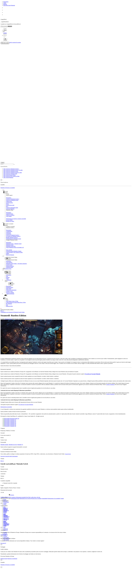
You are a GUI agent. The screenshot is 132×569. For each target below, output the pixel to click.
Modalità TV (20, 444)
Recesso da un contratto (36, 498)
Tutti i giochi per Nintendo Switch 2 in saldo (13, 170)
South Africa (6, 517)
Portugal (5, 519)
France (4, 504)
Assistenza (13, 497)
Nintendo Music (9, 267)
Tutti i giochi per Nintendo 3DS (10, 173)
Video (7, 278)
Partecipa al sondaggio (12, 558)
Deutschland (6, 502)
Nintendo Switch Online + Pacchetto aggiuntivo (16, 263)
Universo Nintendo (10, 208)
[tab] (66, 495)
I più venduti (9, 216)
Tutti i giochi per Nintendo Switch (10, 171)
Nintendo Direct (9, 287)
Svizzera (5, 536)
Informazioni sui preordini (6, 406)
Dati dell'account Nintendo (9, 5)
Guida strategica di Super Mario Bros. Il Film (16, 302)
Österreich (5, 516)
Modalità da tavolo (13, 444)
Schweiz (5, 533)
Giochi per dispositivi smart (12, 207)
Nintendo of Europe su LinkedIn (8, 187)
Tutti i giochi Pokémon (8, 177)
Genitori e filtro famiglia (6, 497)
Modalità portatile (4, 444)
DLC (7, 206)
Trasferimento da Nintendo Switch (13, 238)
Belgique (5, 509)
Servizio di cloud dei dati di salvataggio (9, 456)
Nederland (5, 528)
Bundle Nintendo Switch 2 (12, 237)
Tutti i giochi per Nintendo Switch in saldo (12, 172)
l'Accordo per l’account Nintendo (92, 374)
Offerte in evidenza (10, 215)
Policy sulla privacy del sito (34, 497)
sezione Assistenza (110, 384)
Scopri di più (68, 454)
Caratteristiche (9, 231)
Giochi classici (9, 264)
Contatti (62, 498)
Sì (5, 543)
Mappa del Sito (9, 306)
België (4, 499)
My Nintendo (9, 303)
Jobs (7, 304)
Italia (4, 506)
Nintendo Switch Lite (10, 246)
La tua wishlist (9, 220)
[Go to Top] (66, 308)
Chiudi (2, 534)
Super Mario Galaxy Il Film (12, 301)
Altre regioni (6, 539)
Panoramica (5, 1)
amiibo (7, 253)
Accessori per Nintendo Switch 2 (13, 236)
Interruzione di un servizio (25, 498)
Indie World (8, 288)
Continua (6, 534)
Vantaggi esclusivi (10, 266)
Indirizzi (5, 4)
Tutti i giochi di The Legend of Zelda (11, 176)
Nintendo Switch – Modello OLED (13, 243)
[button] (67, 191)
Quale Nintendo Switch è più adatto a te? (15, 247)
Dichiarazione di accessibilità (53, 498)
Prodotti (7, 277)
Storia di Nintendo (10, 254)
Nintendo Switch (9, 245)
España (4, 503)
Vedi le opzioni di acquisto (15, 42)
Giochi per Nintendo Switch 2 (12, 199)
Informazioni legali (15, 498)
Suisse (4, 521)
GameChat (8, 232)
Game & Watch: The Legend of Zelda (14, 252)
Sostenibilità (44, 498)
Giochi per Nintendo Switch (12, 200)
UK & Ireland (6, 524)
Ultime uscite (9, 201)
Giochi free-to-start (10, 205)
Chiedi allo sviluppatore (11, 290)
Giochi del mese (9, 213)
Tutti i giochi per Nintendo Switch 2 (11, 168)
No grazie (3, 543)
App (7, 276)
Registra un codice (10, 221)
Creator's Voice (9, 291)
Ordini (4, 2)
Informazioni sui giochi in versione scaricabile (16, 218)
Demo (7, 203)
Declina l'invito (4, 558)
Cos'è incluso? (9, 262)
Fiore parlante (9, 249)
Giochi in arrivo (9, 202)
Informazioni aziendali (21, 497)
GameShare (8, 233)
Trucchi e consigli (10, 292)
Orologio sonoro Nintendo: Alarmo (13, 251)
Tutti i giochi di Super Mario (9, 175)
